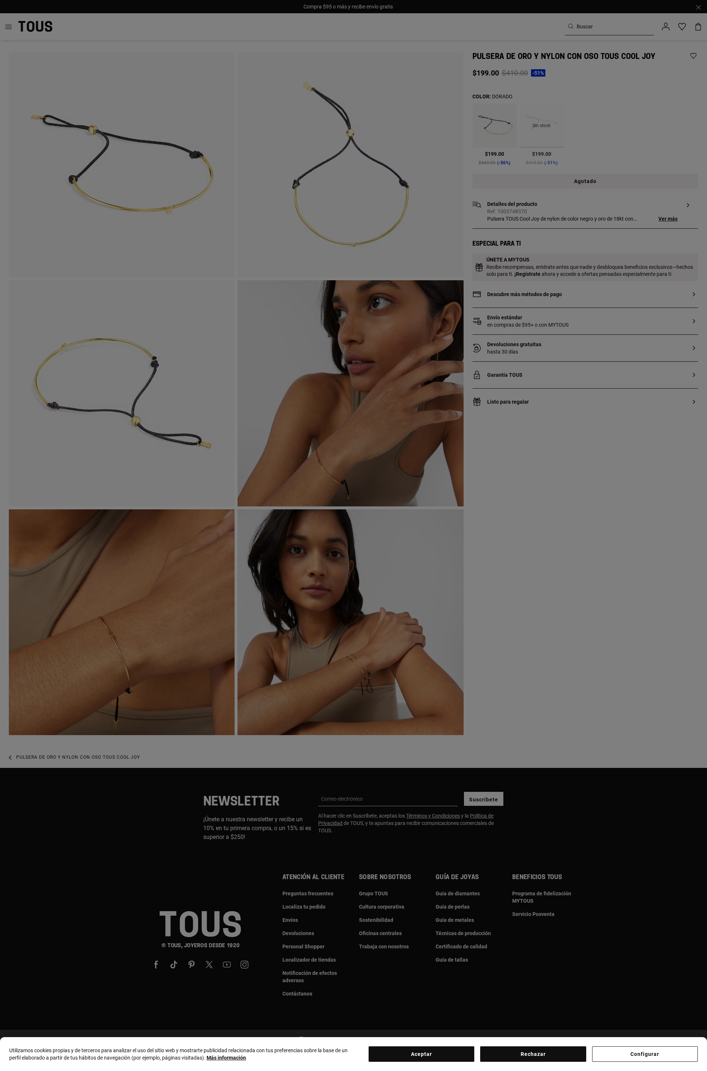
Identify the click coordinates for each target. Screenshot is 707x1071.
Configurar (644, 1054)
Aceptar (421, 1054)
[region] (353, 1054)
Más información (226, 1058)
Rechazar (533, 1054)
